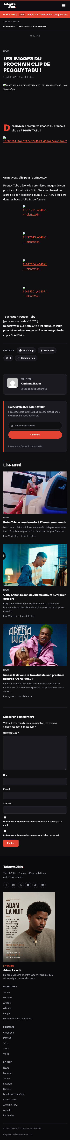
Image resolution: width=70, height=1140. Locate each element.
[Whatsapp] (43, 885)
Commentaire (11, 733)
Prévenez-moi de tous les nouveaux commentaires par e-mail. (32, 823)
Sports (6, 992)
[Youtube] (28, 885)
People (6, 1013)
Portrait (7, 1038)
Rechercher (9, 1115)
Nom (5, 775)
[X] (21, 885)
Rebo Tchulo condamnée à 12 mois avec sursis (34, 522)
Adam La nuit (12, 970)
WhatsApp (28, 350)
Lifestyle (7, 1083)
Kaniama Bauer (31, 383)
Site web (7, 803)
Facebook (49, 350)
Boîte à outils (9, 1099)
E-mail (6, 789)
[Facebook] (6, 885)
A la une (7, 1008)
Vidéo (6, 1054)
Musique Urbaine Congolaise (17, 1018)
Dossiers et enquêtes (13, 1094)
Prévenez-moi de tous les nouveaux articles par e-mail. (31, 835)
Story (6, 1048)
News (16, 21)
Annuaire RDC (10, 1104)
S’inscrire (35, 434)
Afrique (7, 1003)
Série (5, 1043)
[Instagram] (13, 885)
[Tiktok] (35, 885)
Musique (7, 997)
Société (7, 1089)
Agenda (7, 1110)
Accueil (6, 21)
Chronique (8, 1032)
